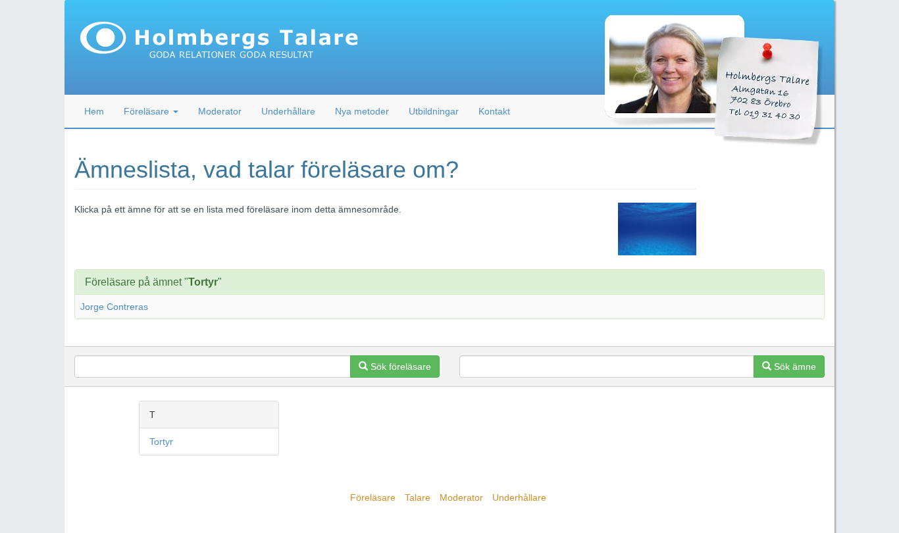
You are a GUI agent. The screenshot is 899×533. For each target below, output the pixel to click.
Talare (417, 497)
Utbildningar (434, 111)
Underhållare (288, 111)
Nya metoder (362, 111)
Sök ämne (793, 366)
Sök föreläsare (399, 366)
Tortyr (161, 441)
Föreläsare (373, 497)
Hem (94, 111)
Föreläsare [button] (148, 111)
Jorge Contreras (114, 306)
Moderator (220, 111)
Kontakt (494, 111)
